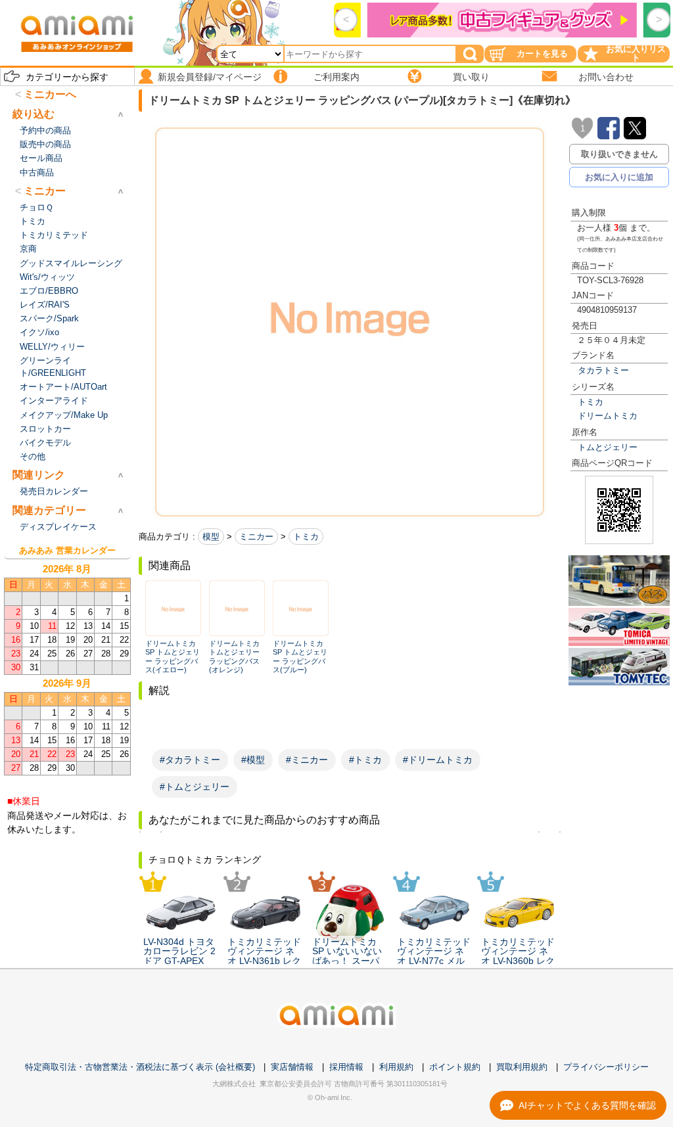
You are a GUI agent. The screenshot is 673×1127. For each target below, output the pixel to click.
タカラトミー (603, 370)
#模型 (253, 759)
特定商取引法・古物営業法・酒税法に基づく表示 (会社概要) (140, 1067)
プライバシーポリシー (606, 1067)
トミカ (590, 402)
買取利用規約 (521, 1067)
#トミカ (365, 759)
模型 (211, 536)
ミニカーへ (50, 94)
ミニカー (256, 536)
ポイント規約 (454, 1067)
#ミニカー (307, 759)
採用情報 (346, 1067)
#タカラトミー (190, 759)
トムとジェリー (608, 447)
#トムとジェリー (194, 786)
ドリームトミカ (608, 416)
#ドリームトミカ (438, 759)
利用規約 (396, 1067)
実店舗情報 (292, 1067)
